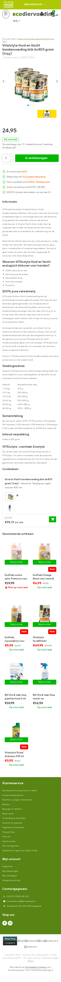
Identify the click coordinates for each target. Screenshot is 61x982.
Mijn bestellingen (10, 871)
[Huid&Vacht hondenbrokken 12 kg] (44, 616)
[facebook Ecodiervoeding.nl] (4, 923)
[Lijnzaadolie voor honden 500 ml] (16, 616)
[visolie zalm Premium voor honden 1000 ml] (16, 553)
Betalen (6, 804)
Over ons (6, 836)
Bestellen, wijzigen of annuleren (17, 799)
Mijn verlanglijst (9, 875)
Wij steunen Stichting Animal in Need (19, 790)
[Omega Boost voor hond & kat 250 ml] (44, 553)
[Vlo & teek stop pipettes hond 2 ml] (16, 673)
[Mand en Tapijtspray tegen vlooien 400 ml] (10, 508)
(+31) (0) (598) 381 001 (17, 896)
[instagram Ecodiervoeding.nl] (10, 923)
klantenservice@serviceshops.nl (21, 901)
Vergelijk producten (11, 880)
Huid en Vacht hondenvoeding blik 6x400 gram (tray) (28, 40)
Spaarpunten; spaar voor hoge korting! (19, 850)
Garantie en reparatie (12, 823)
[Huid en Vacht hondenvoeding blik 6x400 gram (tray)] (10, 497)
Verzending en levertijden (14, 818)
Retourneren (8, 813)
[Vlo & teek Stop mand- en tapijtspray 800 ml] (44, 673)
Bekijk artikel (16, 562)
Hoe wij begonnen (10, 846)
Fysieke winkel (8, 841)
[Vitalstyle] (47, 114)
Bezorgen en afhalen (12, 809)
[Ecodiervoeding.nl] (8, 4)
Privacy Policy (8, 832)
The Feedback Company (36, 967)
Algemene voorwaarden (13, 827)
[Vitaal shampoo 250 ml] (16, 731)
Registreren (7, 866)
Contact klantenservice (12, 795)
